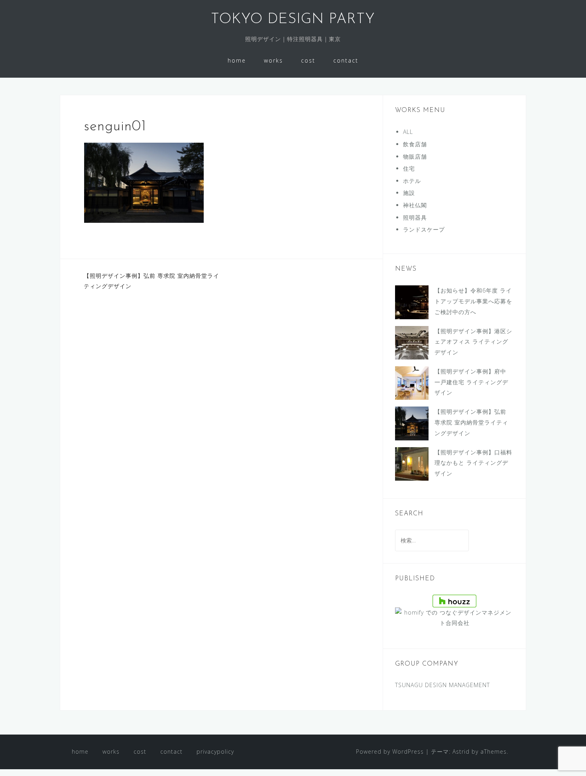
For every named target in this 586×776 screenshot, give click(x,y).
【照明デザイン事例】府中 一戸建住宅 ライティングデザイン (471, 381)
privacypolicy (215, 751)
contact (345, 60)
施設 (409, 192)
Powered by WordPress (390, 751)
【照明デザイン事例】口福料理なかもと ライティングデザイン (473, 462)
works (273, 60)
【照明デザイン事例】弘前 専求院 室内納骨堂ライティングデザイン (471, 422)
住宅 (409, 168)
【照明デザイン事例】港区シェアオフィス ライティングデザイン (473, 341)
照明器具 (415, 217)
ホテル (412, 181)
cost (308, 60)
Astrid (461, 751)
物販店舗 (415, 156)
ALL (408, 132)
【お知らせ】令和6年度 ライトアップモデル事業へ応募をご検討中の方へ (473, 301)
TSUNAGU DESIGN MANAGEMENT (442, 685)
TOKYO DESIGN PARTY (293, 19)
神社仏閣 (415, 205)
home (237, 60)
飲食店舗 (415, 144)
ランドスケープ (424, 229)
